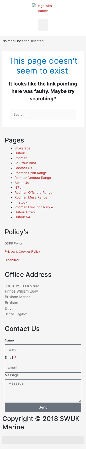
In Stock (21, 202)
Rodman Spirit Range (31, 173)
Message (12, 375)
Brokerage (22, 148)
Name (9, 340)
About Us (22, 183)
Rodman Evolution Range (34, 207)
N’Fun (19, 187)
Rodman (21, 158)
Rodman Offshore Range (33, 192)
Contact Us (23, 168)
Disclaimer (12, 260)
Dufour (20, 153)
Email (9, 357)
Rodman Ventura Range (33, 178)
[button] (43, 25)
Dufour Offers (25, 212)
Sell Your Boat (25, 163)
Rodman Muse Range (31, 197)
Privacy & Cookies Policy (22, 251)
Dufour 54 (22, 217)
